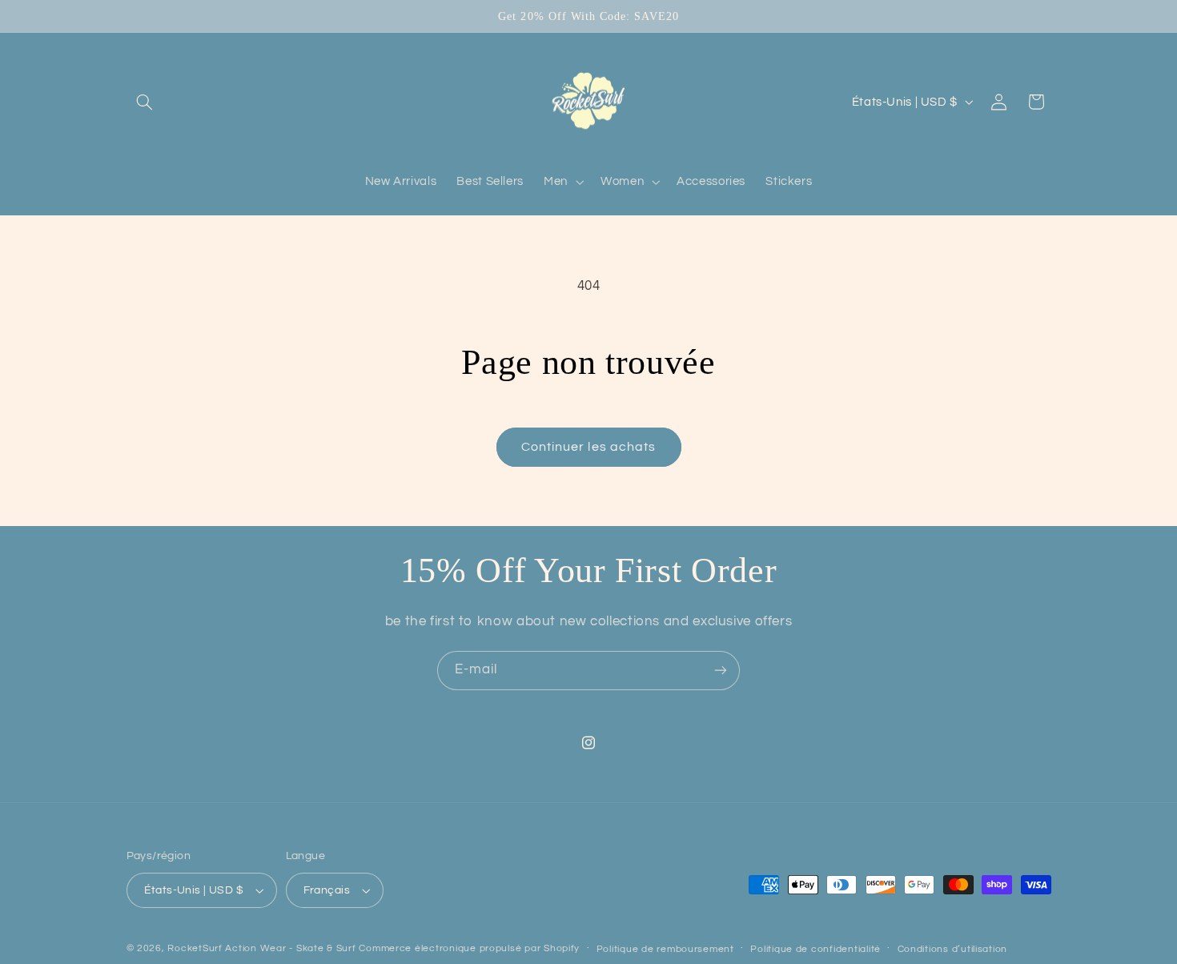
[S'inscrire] (720, 670)
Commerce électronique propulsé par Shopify (469, 948)
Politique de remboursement (665, 949)
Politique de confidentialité (815, 949)
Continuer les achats (588, 446)
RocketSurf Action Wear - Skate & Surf (261, 948)
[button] (145, 101)
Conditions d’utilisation (953, 949)
